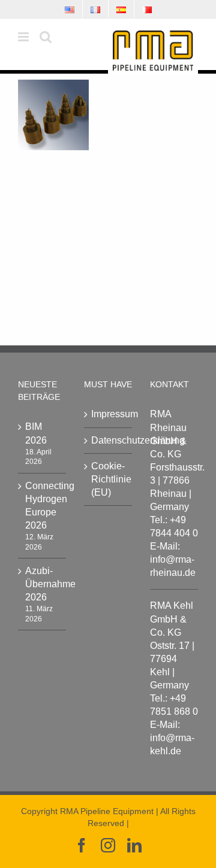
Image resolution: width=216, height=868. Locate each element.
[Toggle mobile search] (46, 37)
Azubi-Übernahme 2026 (42, 584)
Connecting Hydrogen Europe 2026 (42, 505)
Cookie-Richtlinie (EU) (108, 479)
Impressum (108, 414)
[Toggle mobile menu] (24, 37)
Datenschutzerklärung (108, 440)
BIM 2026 (36, 433)
